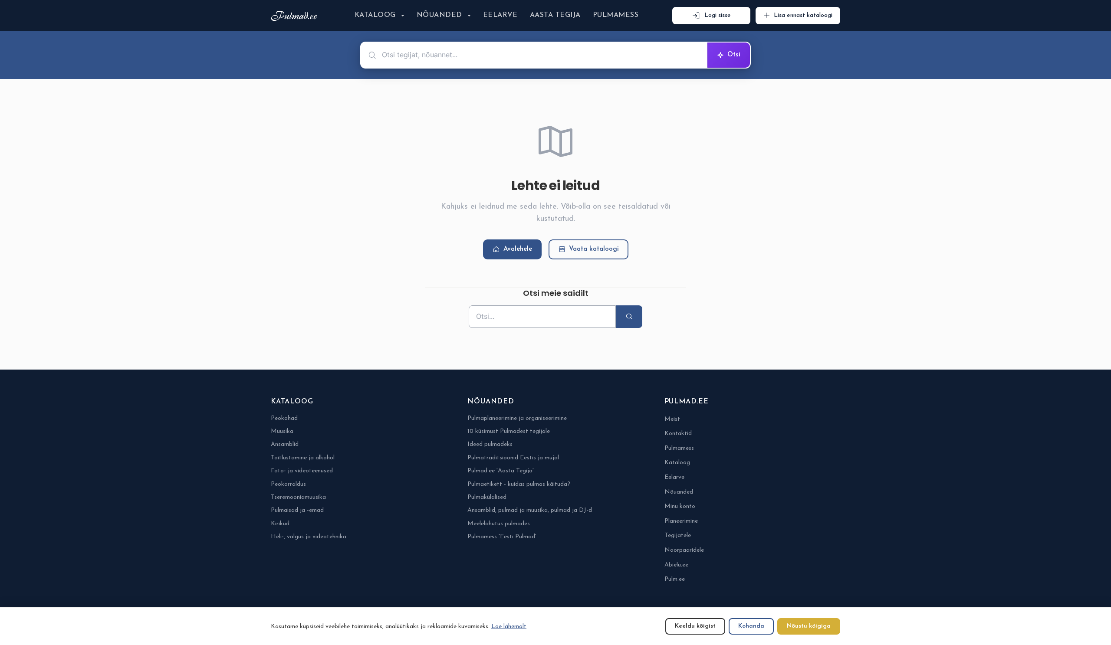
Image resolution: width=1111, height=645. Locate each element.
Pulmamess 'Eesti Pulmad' (501, 537)
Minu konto (679, 506)
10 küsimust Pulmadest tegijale (508, 431)
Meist (672, 419)
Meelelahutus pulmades (498, 524)
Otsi (733, 55)
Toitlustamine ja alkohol (303, 458)
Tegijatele (677, 535)
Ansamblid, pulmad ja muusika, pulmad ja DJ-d (529, 510)
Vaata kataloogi (594, 249)
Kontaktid (678, 433)
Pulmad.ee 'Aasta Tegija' (500, 471)
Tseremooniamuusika (298, 497)
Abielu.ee (676, 565)
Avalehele (517, 249)
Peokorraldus (288, 484)
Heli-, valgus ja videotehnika (308, 537)
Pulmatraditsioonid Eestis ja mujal (513, 458)
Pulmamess (615, 15)
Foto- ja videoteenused (302, 471)
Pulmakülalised (486, 497)
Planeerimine (681, 521)
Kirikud (280, 524)
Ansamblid (285, 444)
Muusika (282, 431)
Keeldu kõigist (695, 626)
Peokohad (284, 418)
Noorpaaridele (684, 550)
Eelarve (500, 15)
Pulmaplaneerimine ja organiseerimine (517, 418)
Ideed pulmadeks (490, 444)
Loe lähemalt (508, 626)
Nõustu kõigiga (809, 626)
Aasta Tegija (555, 15)
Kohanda (751, 626)
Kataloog (375, 15)
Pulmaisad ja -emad (297, 510)
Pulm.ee (674, 579)
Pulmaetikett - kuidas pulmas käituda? (518, 484)
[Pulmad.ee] (296, 15)
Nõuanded (439, 15)
